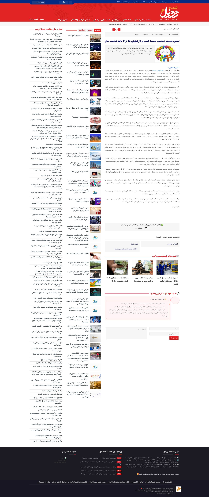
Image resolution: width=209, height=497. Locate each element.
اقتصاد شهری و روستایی (101, 19)
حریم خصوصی (136, 1)
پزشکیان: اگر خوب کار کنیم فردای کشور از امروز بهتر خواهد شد (46, 154)
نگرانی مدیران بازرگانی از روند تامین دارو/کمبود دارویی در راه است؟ (46, 210)
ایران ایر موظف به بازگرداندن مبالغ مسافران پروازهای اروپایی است (47, 52)
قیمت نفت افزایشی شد (53, 144)
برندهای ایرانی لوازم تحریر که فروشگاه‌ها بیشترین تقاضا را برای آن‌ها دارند (100, 462)
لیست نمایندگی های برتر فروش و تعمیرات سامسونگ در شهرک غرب (77, 156)
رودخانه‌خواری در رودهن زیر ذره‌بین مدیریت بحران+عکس (47, 171)
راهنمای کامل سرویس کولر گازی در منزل (48, 289)
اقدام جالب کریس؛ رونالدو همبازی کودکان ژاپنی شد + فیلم (46, 78)
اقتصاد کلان (127, 19)
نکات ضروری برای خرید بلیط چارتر (78, 245)
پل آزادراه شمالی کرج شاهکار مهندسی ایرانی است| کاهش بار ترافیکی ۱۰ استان (47, 87)
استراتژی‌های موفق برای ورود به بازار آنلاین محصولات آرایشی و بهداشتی (77, 394)
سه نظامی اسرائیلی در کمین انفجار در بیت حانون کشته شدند (47, 227)
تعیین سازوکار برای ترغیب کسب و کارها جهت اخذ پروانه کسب (46, 115)
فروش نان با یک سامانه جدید (51, 83)
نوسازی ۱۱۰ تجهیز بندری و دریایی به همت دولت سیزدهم (46, 160)
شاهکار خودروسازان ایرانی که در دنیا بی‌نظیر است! (47, 367)
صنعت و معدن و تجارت (142, 19)
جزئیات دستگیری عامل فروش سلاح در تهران (46, 48)
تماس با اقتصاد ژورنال (134, 482)
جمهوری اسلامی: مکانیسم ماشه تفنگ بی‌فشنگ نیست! (46, 93)
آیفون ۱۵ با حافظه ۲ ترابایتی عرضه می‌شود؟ (47, 398)
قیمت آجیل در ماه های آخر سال (77, 53)
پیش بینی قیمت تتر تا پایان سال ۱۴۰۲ (77, 127)
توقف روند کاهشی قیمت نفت (51, 391)
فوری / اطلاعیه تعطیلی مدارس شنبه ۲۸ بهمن (46, 441)
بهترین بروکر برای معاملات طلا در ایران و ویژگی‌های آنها (78, 91)
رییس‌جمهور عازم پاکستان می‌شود (50, 231)
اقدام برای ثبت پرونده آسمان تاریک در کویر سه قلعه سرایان (46, 314)
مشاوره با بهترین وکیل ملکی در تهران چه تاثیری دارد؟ (78, 272)
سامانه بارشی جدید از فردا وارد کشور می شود (46, 277)
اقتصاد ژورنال (174, 1)
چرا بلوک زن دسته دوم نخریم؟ (78, 99)
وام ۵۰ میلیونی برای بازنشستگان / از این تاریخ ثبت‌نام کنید (46, 109)
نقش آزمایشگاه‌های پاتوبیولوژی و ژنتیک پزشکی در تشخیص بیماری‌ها (78, 319)
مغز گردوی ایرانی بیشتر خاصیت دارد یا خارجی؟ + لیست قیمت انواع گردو (77, 301)
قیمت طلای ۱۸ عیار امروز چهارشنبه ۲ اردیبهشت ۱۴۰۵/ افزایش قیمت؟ (46, 58)
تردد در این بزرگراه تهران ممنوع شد (49, 360)
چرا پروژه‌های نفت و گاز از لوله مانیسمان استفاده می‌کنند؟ (101, 458)
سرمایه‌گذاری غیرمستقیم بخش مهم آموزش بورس (78, 145)
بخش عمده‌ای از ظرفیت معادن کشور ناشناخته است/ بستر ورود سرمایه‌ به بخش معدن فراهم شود (47, 374)
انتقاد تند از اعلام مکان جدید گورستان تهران (47, 298)
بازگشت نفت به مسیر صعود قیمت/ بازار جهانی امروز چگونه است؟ (46, 241)
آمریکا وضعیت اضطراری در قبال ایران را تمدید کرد (46, 333)
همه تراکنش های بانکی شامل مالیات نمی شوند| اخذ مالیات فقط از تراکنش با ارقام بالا (45, 40)
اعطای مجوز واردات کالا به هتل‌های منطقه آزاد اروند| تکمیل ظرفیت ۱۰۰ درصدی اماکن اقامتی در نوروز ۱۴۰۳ (46, 138)
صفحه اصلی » (161, 24)
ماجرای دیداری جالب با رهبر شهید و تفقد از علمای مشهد (47, 386)
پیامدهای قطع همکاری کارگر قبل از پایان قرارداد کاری (46, 236)
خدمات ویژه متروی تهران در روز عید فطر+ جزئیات (47, 73)
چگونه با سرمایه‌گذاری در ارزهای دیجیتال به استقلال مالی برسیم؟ (77, 136)
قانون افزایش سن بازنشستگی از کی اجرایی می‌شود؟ (47, 35)
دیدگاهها (82, 30)
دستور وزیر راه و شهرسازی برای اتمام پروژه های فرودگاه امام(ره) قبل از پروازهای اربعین (46, 126)
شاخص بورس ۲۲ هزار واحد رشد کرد (49, 410)
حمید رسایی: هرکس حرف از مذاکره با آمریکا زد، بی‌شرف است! (46, 349)
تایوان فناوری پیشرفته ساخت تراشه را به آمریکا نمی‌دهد (46, 247)
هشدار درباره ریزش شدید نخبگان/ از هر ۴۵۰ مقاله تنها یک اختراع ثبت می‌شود (47, 132)
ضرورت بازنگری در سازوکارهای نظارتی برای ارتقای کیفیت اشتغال (167, 281)
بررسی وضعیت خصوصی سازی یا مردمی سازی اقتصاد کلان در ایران (78, 328)
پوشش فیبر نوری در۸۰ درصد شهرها (49, 394)
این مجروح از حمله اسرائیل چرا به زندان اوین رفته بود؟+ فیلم (46, 221)
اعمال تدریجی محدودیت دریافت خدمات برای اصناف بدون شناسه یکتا (46, 216)
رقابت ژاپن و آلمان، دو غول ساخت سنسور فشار (79, 82)
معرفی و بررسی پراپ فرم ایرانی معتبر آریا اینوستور (78, 73)
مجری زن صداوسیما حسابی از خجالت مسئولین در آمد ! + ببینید (45, 121)
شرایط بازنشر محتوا (59, 482)
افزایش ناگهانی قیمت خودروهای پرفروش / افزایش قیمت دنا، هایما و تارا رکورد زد (77, 238)
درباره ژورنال (164, 1)
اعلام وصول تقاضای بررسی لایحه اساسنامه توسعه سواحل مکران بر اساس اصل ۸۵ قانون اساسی (47, 320)
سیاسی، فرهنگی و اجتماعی (80, 19)
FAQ (118, 1)
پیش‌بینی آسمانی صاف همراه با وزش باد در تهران (47, 199)
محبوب (97, 30)
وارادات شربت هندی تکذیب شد (77, 253)
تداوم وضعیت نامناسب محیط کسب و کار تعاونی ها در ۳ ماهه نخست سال (142, 41)
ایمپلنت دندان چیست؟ (80, 117)
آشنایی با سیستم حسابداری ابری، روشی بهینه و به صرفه (79, 309)
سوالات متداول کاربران (116, 482)
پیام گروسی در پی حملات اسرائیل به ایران (47, 280)
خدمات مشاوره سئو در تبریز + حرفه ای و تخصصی (78, 200)
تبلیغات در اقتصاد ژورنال (77, 482)
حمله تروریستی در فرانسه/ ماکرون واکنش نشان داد (46, 431)
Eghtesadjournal (161, 494)
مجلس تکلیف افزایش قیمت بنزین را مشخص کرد (46, 294)
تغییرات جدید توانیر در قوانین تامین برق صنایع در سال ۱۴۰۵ (100, 470)
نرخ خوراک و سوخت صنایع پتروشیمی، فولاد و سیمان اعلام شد (46, 149)
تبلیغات (145, 1)
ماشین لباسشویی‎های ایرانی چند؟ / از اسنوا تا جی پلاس (77, 191)
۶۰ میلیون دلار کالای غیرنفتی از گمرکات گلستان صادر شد (46, 327)
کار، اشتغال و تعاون (169, 29)
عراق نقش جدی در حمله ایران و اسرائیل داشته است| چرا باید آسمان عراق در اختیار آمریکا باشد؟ (46, 186)
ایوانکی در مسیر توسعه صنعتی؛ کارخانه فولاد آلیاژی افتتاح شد (100, 467)
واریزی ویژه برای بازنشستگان (51, 263)
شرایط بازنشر (126, 1)
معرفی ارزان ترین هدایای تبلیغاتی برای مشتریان (80, 209)
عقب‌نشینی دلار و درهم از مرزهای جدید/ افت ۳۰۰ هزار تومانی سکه (46, 104)
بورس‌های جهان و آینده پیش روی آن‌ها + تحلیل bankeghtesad (78, 337)
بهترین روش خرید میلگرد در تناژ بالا (77, 109)
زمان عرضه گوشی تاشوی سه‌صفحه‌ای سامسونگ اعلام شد (49, 180)
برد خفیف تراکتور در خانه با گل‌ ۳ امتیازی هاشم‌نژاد (48, 402)
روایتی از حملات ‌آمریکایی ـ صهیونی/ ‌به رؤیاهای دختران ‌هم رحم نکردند (45, 252)
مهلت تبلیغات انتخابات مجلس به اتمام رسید (47, 45)
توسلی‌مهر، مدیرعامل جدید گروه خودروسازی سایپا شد (47, 285)
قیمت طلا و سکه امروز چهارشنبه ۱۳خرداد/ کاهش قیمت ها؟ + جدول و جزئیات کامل (48, 272)
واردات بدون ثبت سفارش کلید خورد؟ (49, 63)
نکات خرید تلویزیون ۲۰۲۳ (80, 171)
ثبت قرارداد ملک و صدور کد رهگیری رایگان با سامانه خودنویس (79, 376)
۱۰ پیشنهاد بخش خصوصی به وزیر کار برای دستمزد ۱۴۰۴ (47, 303)
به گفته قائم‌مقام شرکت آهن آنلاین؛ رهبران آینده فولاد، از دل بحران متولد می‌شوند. (47, 67)
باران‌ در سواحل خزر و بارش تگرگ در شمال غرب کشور (46, 338)
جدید (90, 30)
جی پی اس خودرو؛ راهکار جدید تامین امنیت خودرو (78, 64)
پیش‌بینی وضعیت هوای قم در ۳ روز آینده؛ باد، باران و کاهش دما (46, 425)
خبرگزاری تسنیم (158, 70)
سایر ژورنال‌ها (62, 19)
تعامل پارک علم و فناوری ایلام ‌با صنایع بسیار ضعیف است (47, 308)
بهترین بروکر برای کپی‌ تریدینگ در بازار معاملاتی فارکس (77, 45)
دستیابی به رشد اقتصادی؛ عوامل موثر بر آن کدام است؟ (45, 420)
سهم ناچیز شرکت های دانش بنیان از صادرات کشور (79, 218)
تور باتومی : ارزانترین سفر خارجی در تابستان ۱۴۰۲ (80, 163)
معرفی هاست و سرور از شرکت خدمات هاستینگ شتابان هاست (77, 291)
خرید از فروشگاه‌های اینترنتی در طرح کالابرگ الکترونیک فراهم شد (77, 229)
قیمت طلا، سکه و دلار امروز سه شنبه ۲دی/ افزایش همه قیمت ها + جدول (47, 267)
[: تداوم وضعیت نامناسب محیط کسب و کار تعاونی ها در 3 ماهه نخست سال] (107, 29)
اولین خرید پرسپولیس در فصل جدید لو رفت (47, 406)
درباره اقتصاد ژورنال (152, 482)
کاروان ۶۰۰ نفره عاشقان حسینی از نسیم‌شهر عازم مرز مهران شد (45, 414)
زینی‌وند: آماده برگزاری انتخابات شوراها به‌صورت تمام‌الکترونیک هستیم (46, 98)
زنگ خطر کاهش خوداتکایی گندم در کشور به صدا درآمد (47, 344)
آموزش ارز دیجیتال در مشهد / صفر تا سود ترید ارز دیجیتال (78, 365)
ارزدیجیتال (115, 19)
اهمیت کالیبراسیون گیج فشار (78, 35)
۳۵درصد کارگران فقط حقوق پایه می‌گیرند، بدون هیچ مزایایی (46, 381)
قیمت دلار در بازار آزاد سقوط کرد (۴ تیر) (48, 363)
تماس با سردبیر (154, 1)
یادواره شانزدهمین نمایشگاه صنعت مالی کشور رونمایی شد (46, 165)
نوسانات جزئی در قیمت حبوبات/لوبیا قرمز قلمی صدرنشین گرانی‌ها (46, 193)
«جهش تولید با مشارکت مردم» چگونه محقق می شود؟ (46, 258)
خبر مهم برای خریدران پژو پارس (51, 175)
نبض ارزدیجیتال (44, 482)
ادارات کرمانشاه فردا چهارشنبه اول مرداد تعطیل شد (46, 204)
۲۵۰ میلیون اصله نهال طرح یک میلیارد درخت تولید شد (78, 263)
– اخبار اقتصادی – (173, 67)
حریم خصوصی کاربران (97, 482)
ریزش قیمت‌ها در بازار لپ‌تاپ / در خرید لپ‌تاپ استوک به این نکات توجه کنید (78, 183)
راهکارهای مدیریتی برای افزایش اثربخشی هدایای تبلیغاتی (77, 345)
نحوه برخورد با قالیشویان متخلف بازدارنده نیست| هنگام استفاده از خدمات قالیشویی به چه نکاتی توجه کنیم (78, 357)
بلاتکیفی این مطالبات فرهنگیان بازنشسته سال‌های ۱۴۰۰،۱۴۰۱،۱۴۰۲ (48, 436)
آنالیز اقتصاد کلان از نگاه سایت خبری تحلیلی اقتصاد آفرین (78, 281)
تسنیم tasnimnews (164, 237)
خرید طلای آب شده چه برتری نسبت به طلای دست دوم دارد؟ (78, 384)
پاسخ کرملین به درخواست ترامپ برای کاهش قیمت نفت (46, 355)
